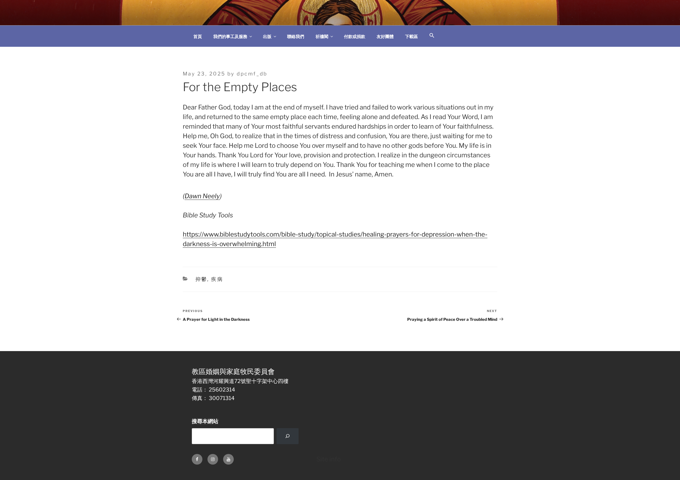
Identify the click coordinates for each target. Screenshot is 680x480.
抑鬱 (201, 279)
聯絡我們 (295, 36)
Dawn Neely (202, 196)
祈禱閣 (322, 36)
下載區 (411, 36)
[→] (287, 436)
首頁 (197, 36)
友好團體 (385, 36)
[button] (432, 35)
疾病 (217, 279)
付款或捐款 (354, 36)
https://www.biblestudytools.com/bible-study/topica (259, 234)
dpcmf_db (252, 74)
